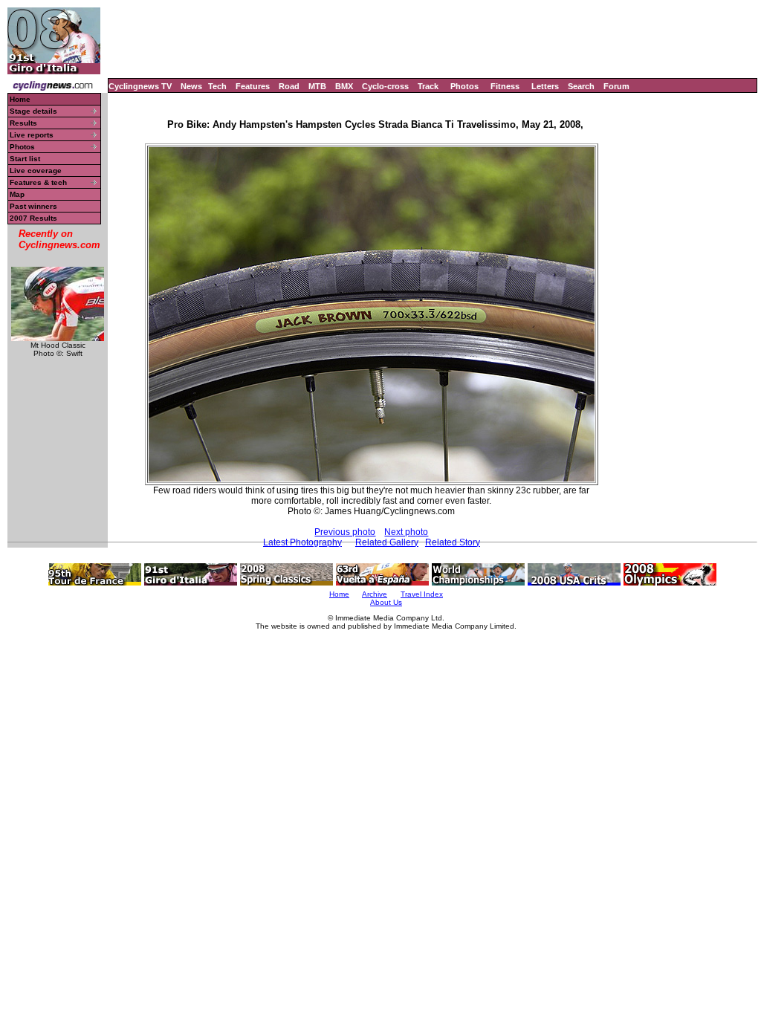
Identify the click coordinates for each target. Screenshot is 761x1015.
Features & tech (38, 182)
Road (289, 86)
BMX (344, 86)
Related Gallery (386, 542)
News (191, 86)
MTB (317, 86)
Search (581, 86)
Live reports (32, 135)
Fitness (504, 86)
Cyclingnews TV (140, 86)
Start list (25, 159)
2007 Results (33, 218)
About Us (386, 602)
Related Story (452, 542)
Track (428, 86)
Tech (217, 86)
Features (253, 86)
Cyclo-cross (385, 86)
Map (17, 194)
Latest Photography (302, 542)
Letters (545, 86)
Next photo (406, 532)
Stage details (33, 111)
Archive (374, 594)
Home (20, 99)
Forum (616, 86)
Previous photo (344, 532)
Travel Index (422, 594)
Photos (464, 86)
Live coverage (36, 170)
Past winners (33, 206)
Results (23, 123)
